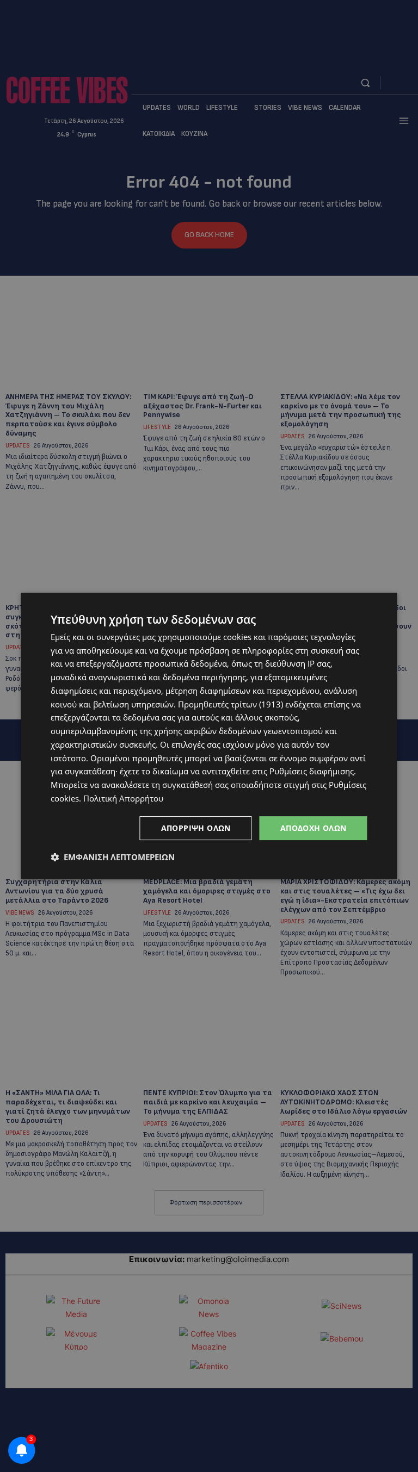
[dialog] (209, 736)
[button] (113, 857)
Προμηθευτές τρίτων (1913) (230, 704)
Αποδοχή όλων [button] (313, 828)
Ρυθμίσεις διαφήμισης (311, 771)
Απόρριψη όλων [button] (196, 828)
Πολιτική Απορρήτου (123, 798)
